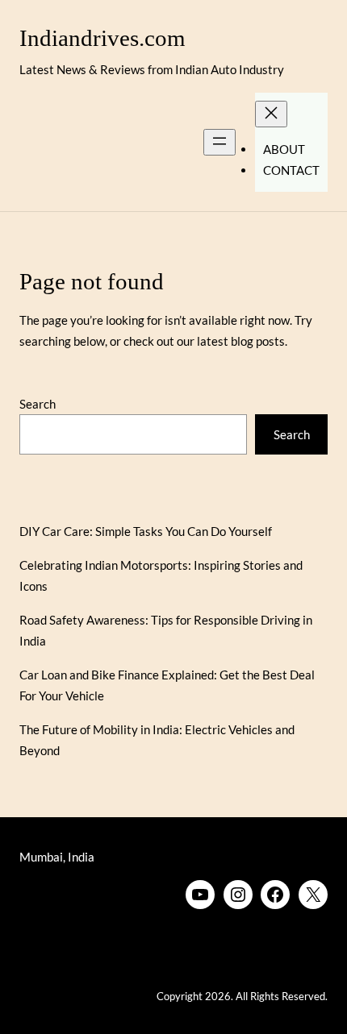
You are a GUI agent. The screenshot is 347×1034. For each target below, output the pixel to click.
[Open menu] (219, 142)
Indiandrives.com (102, 38)
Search (37, 404)
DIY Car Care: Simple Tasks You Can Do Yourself (145, 531)
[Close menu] (271, 114)
